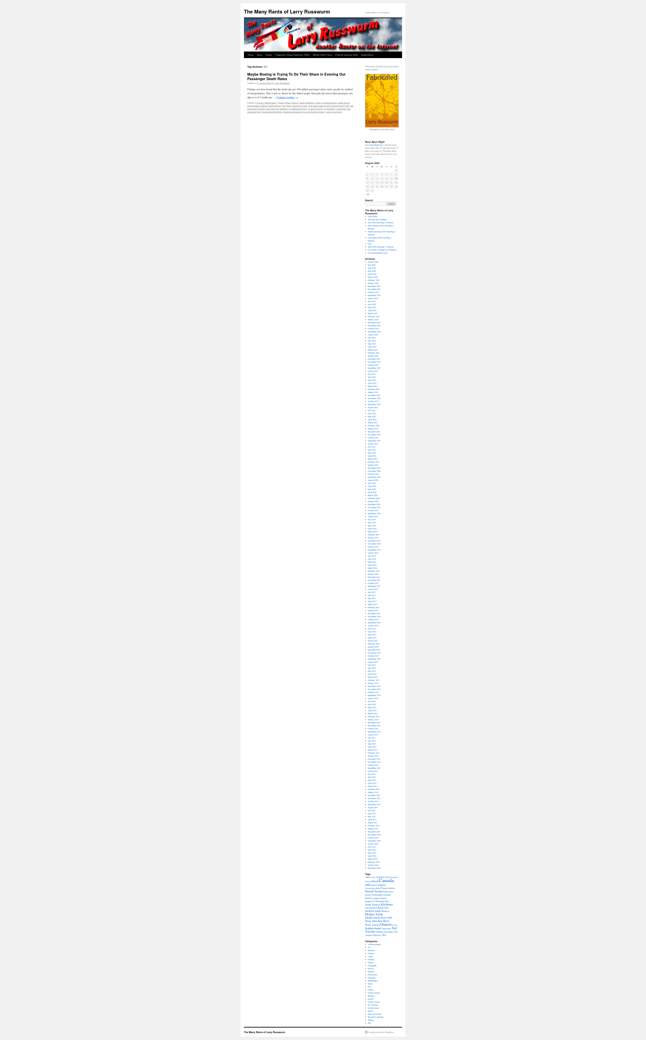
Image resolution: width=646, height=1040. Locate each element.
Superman (386, 928)
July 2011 (372, 810)
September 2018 (374, 549)
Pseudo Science (374, 992)
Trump (379, 931)
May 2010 (372, 852)
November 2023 (374, 361)
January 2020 (373, 501)
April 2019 (372, 528)
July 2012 (372, 774)
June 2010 (372, 849)
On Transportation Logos (378, 252)
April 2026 (372, 274)
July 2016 (372, 628)
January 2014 (373, 719)
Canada (386, 880)
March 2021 (373, 458)
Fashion (371, 959)
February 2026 (374, 280)
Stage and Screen (374, 1014)
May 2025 (372, 307)
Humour (260, 102)
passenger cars (343, 108)
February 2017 (374, 607)
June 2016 (372, 631)
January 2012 (373, 792)
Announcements (374, 944)
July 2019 (372, 519)
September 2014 (374, 695)
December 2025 (374, 286)
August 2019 (373, 516)
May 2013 (372, 743)
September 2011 (374, 804)
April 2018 (372, 565)
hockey (369, 898)
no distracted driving (298, 108)
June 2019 (372, 522)
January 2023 (373, 392)
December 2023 (374, 358)
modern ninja (373, 911)
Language (371, 977)
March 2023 (373, 386)
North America (372, 924)
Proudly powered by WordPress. (381, 1032)
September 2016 (374, 622)
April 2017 (372, 601)
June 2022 (372, 413)
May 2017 (372, 598)
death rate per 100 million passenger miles (287, 105)
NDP (389, 917)
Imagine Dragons (380, 898)
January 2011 (373, 828)
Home (250, 54)
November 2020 (374, 471)
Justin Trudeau (372, 904)
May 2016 (372, 634)
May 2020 (372, 489)
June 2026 (372, 268)
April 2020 (372, 492)
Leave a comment (334, 111)
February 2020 (374, 498)
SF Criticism (373, 1004)
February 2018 (374, 571)
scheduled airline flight (271, 111)
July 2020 (372, 483)
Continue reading (287, 97)
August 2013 (373, 734)
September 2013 (374, 731)
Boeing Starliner (307, 102)
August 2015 (373, 662)
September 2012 (374, 768)
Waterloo (377, 935)
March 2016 (373, 640)
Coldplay (381, 884)
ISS (347, 105)
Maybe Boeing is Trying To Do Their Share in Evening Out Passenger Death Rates (296, 76)
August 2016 (373, 625)
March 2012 (373, 786)
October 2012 (373, 765)
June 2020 (372, 486)
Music (370, 983)
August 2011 (373, 807)
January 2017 (373, 610)
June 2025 (372, 304)
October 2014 (373, 692)
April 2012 (372, 783)
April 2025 (372, 310)
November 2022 (374, 398)
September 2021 (374, 440)
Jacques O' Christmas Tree (377, 901)
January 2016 (373, 646)
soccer (394, 925)
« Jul (367, 194)
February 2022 (374, 425)
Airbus (288, 102)
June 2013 (372, 740)
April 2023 (372, 383)
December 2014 (374, 686)
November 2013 (374, 725)
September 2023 (374, 368)
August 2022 (373, 407)
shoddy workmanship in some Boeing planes (303, 111)
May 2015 (372, 671)
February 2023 (374, 389)
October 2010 (373, 837)
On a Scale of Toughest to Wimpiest (382, 249)
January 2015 (373, 683)
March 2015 (373, 677)
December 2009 (374, 868)
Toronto (370, 931)
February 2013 (374, 752)
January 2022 (373, 428)
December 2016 (374, 613)
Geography (372, 965)
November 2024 (374, 325)
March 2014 (373, 713)
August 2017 (373, 589)
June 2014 (372, 704)
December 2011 (374, 795)
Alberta (368, 877)
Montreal (385, 911)
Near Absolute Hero (377, 921)
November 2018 (374, 543)
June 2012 (372, 777)
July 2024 (372, 337)
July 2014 (372, 701)
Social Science (373, 1007)
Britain (375, 881)
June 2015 (372, 668)
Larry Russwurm (282, 83)
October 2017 (373, 583)
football (374, 895)
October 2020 (373, 474)
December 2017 (374, 577)
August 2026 (373, 261)
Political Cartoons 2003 (346, 54)
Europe (368, 895)
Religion (371, 995)
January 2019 (373, 537)
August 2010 (373, 843)
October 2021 (373, 437)
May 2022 (372, 416)
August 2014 (373, 698)
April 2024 (372, 346)
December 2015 (374, 649)
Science (371, 998)
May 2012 (372, 780)
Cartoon (371, 953)
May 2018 (372, 561)
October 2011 (373, 801)
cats (367, 884)
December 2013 (374, 722)
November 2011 (374, 798)
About (259, 54)
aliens (373, 877)
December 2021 (374, 431)
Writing (371, 1020)
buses (318, 102)
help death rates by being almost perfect (326, 105)
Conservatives (388, 888)
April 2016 (372, 637)
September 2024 (374, 331)
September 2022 (374, 404)
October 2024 (373, 328)
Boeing (295, 102)
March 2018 (373, 568)
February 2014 (374, 716)
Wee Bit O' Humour (376, 1017)
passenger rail (253, 111)
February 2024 (374, 352)
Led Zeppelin (370, 907)
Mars (386, 907)
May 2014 (372, 707)
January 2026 (373, 283)
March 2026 (373, 277)
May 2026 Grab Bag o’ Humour (381, 246)
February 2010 (374, 862)
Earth (385, 891)
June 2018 (372, 558)
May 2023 (372, 380)
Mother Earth (374, 914)
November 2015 (374, 652)
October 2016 (373, 619)
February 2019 (374, 534)
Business (371, 950)
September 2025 (374, 295)
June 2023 (372, 377)
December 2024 (374, 322)
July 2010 (372, 846)
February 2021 (374, 461)
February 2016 (374, 643)
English (390, 891)
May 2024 (372, 343)
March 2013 (373, 749)
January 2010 (373, 865)
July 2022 (372, 410)
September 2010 (374, 840)
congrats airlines (329, 102)
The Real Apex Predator (377, 219)
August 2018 (373, 552)
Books (269, 54)
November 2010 (374, 834)
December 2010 (374, 831)
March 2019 (373, 531)
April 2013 (372, 746)
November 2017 (374, 580)
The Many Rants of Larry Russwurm (287, 11)
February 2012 (374, 789)
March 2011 (373, 822)
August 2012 (373, 771)
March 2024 (373, 349)
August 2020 (373, 480)
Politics (371, 989)
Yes (384, 935)
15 (396, 178)
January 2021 (373, 465)
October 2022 (373, 401)
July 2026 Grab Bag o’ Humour (380, 222)
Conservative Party (372, 888)
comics (370, 956)
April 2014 (372, 710)
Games (370, 962)
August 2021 (373, 443)
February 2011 (374, 825)
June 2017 (372, 595)
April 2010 (372, 855)
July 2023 (372, 374)
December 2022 (374, 395)
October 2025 (373, 292)
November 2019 (374, 507)
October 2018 (373, 546)
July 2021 (372, 446)
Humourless (373, 974)
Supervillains (367, 54)
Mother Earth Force (322, 54)
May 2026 (372, 271)
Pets (369, 986)
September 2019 (374, 513)
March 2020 (373, 495)
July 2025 (372, 301)
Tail (394, 928)
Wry (369, 1023)
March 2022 (373, 422)
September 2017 (374, 586)
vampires (369, 935)
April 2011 (372, 819)
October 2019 (373, 510)
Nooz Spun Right (372, 144)
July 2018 (372, 555)
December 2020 (374, 468)
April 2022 (372, 419)
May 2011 (372, 816)
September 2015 (374, 658)
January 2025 (373, 319)
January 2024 (373, 355)
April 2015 (372, 674)
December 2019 (374, 504)
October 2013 (373, 728)
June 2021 (372, 449)
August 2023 (373, 371)
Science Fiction (374, 1001)
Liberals (380, 907)
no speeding (329, 108)
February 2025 (374, 316)
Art (369, 947)
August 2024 (373, 334)
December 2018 (374, 540)
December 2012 (374, 758)
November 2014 (374, 689)
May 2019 (372, 525)
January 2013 (373, 755)
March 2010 (373, 858)
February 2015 (374, 680)
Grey (370, 243)
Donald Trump (373, 891)
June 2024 (372, 340)
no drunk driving (315, 108)
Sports (370, 1011)
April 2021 (372, 455)
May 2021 (372, 452)
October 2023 (373, 365)
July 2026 (372, 264)
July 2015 (372, 665)
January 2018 (373, 574)
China (373, 885)
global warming (384, 894)
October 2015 (373, 655)
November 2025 (374, 289)
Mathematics (270, 102)
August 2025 (373, 298)
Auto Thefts (372, 216)
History (371, 968)
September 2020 (374, 477)
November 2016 (374, 616)
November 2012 (374, 762)
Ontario (386, 924)
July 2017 (372, 592)
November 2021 (374, 434)
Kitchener (387, 904)
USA (395, 931)
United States (388, 932)
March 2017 (373, 604)
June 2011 (372, 813)
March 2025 (373, 313)
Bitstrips (368, 881)
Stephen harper (373, 928)
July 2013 (372, 737)
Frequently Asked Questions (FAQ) (292, 54)
